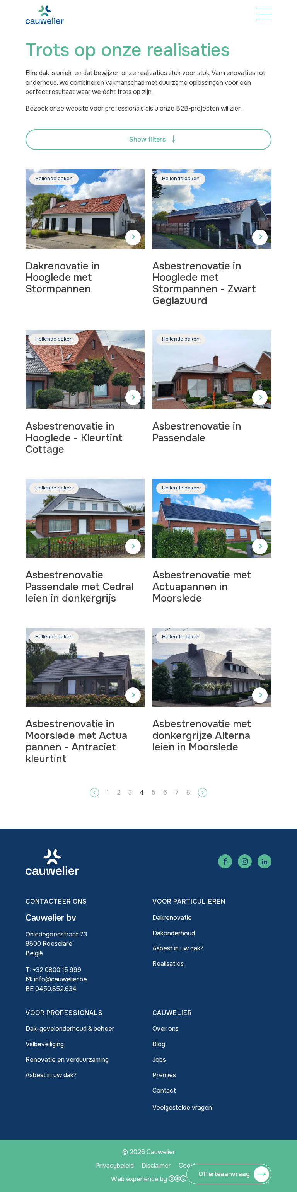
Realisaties (168, 964)
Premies (164, 1075)
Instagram (245, 861)
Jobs (159, 1060)
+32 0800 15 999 (57, 970)
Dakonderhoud (173, 933)
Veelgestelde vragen (182, 1107)
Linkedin (264, 861)
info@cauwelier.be (60, 979)
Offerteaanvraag (224, 1174)
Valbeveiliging (45, 1044)
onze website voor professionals (97, 108)
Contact (164, 1090)
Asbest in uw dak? (177, 948)
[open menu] (263, 14)
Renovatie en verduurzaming (67, 1060)
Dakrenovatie (172, 918)
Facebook (225, 861)
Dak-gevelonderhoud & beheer (70, 1029)
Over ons (165, 1029)
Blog (158, 1044)
